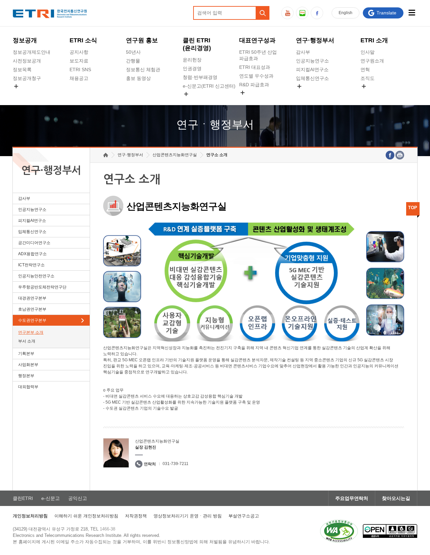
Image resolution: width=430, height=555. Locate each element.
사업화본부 (28, 364)
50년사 (133, 52)
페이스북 (317, 13)
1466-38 (107, 528)
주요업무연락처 (351, 498)
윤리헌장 (192, 59)
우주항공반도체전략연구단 (42, 287)
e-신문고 (50, 498)
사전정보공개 (27, 60)
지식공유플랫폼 (255, 100)
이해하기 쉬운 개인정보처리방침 (86, 515)
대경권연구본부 (32, 298)
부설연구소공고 (243, 515)
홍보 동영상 (138, 78)
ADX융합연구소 (32, 253)
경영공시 (22, 94)
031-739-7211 (175, 463)
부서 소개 (26, 341)
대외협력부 (28, 386)
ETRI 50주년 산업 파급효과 (258, 55)
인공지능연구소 (312, 60)
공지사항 (79, 52)
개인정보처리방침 (30, 515)
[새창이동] (339, 531)
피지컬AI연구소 (312, 69)
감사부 (303, 52)
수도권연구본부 (32, 320)
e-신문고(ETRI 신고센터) (209, 86)
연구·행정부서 (315, 40)
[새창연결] (390, 155)
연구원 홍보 (142, 40)
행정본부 (26, 375)
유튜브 (287, 13)
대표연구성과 (257, 40)
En (345, 12)
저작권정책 (136, 515)
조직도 (367, 78)
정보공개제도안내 (31, 52)
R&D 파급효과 (254, 84)
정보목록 (22, 69)
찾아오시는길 (396, 498)
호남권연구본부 (32, 309)
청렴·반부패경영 (200, 77)
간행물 (133, 60)
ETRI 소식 (83, 40)
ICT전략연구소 (31, 265)
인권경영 (192, 68)
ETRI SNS (80, 69)
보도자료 (79, 60)
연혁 (365, 69)
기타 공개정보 (375, 94)
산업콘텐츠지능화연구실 (175, 154)
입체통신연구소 (312, 78)
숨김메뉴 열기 (16, 86)
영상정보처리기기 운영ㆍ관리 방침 (188, 515)
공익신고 (192, 101)
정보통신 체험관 (143, 69)
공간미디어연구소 (315, 94)
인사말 (367, 52)
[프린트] (399, 155)
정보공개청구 (27, 78)
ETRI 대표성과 (254, 67)
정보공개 (25, 40)
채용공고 (79, 78)
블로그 (302, 13)
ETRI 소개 (374, 40)
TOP (412, 207)
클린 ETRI (197, 44)
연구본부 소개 (30, 332)
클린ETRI (23, 498)
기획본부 (26, 353)
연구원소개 (372, 60)
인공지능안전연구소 (36, 276)
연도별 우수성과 (256, 76)
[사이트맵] (412, 12)
